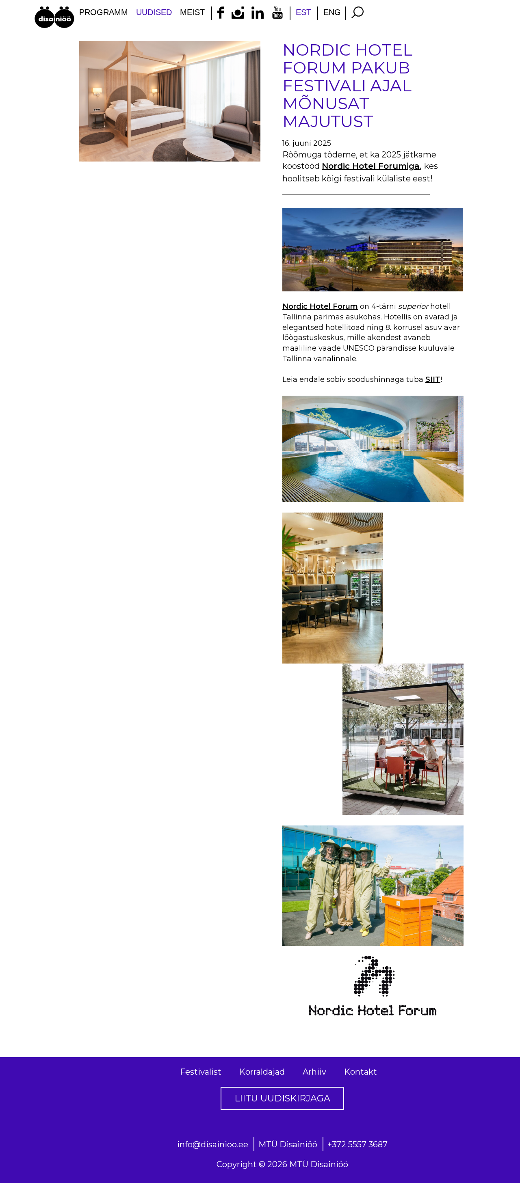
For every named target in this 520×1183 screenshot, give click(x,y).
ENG (332, 12)
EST (303, 12)
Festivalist (200, 1072)
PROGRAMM (103, 12)
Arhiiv (314, 1072)
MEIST (192, 12)
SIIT (432, 379)
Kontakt (360, 1072)
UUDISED (154, 12)
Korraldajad (262, 1072)
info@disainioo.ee (212, 1144)
